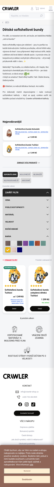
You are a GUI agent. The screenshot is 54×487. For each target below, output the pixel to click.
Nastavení (27, 471)
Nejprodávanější (11, 180)
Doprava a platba (27, 427)
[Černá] (19, 243)
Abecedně (26, 180)
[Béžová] (13, 249)
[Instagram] (26, 404)
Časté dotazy (27, 435)
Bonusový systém (27, 431)
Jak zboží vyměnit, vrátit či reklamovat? (27, 440)
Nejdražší (37, 174)
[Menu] (50, 8)
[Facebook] (20, 404)
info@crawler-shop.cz (30, 392)
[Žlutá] (7, 249)
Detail (14, 309)
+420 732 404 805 (29, 397)
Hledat (41, 16)
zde (31, 464)
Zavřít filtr (11, 192)
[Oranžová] (37, 243)
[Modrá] (31, 243)
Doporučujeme (10, 174)
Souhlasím (27, 479)
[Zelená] (43, 243)
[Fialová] (25, 243)
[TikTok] (33, 404)
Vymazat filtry (11, 260)
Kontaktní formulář (27, 413)
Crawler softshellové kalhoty (37, 98)
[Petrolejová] (19, 249)
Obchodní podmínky (27, 444)
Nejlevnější (25, 174)
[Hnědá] (7, 243)
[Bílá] (13, 243)
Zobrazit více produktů (27, 163)
